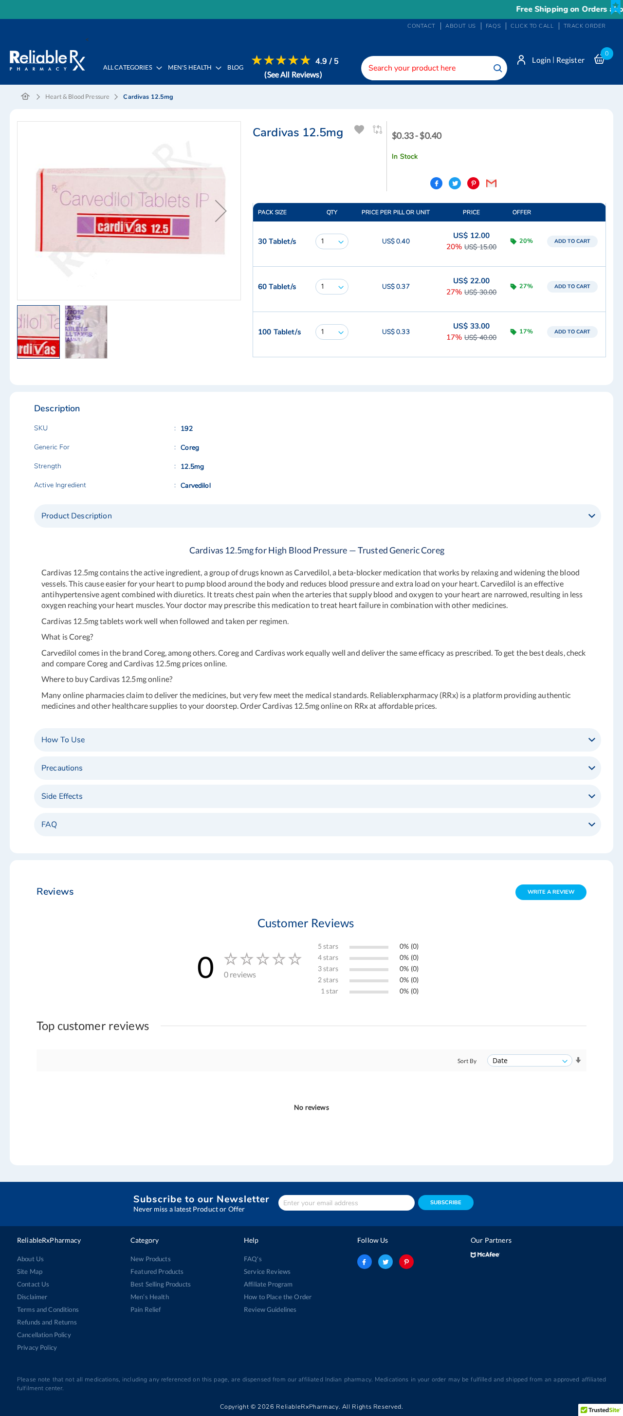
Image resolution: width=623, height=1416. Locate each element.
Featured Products (156, 1271)
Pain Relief (145, 1309)
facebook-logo (364, 1261)
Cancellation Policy (44, 1335)
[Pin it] (473, 183)
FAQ (49, 824)
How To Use (63, 740)
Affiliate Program (268, 1284)
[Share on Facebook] (436, 183)
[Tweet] (455, 183)
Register (570, 59)
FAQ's (253, 1259)
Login (541, 59)
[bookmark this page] (615, 7)
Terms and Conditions (48, 1309)
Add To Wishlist (359, 129)
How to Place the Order (278, 1297)
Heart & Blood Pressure (77, 96)
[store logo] (47, 58)
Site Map (29, 1271)
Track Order (585, 26)
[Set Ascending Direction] (578, 1060)
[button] (41, 332)
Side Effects (62, 796)
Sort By (467, 1061)
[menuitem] (192, 74)
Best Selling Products (160, 1284)
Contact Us (33, 1284)
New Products (150, 1259)
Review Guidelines (270, 1309)
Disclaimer (32, 1297)
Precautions (62, 768)
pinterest (406, 1261)
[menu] (218, 74)
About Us (30, 1259)
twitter (385, 1261)
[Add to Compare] (377, 129)
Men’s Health (149, 1297)
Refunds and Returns (47, 1322)
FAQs (493, 26)
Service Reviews (267, 1271)
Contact (421, 26)
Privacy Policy (37, 1347)
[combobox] (434, 68)
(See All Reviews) (293, 74)
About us (460, 26)
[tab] (317, 516)
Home (25, 97)
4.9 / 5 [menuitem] (327, 61)
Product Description (76, 516)
